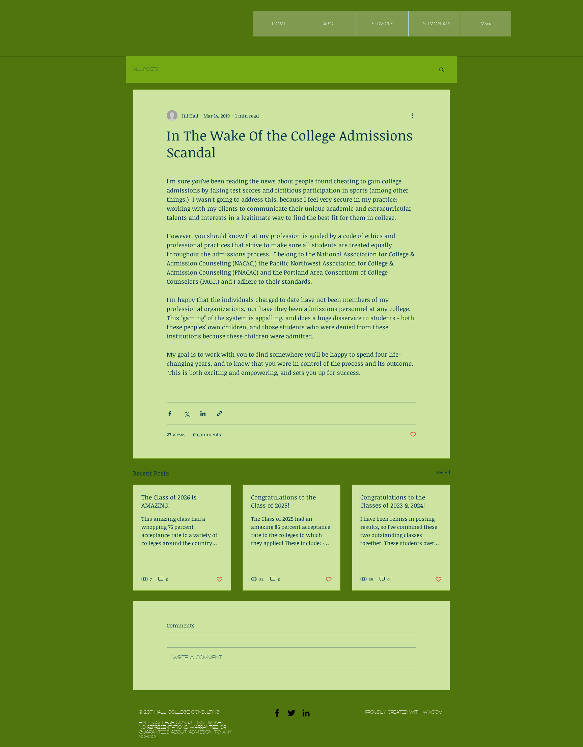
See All (443, 472)
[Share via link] (219, 413)
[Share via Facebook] (170, 413)
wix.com (432, 711)
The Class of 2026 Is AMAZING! (169, 501)
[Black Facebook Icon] (277, 713)
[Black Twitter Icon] (291, 713)
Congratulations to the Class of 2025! (283, 501)
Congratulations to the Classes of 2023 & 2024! (392, 501)
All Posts (145, 69)
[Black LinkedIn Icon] (306, 713)
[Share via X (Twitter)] (186, 413)
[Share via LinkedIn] (203, 413)
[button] (441, 69)
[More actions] (412, 115)
